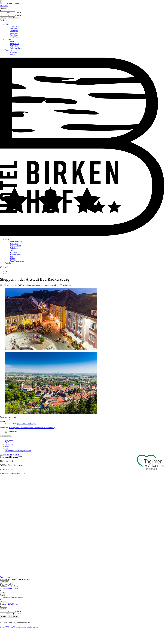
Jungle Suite (14, 44)
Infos (7, 239)
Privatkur (13, 54)
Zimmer (8, 39)
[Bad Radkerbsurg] (51, 413)
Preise (12, 41)
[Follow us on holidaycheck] (82, 575)
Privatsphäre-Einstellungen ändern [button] (18, 451)
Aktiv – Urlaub (15, 246)
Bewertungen (5, 577)
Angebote (8, 50)
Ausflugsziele (15, 254)
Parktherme (14, 244)
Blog (11, 257)
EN (6, 273)
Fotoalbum (14, 35)
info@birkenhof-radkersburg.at (13, 473)
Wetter (12, 259)
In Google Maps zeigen (9, 588)
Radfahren (14, 248)
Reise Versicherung (17, 261)
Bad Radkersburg (16, 241)
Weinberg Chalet (16, 48)
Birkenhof (8, 24)
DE (6, 271)
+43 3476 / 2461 (8, 469)
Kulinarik (13, 252)
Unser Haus (14, 26)
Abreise (18, 15)
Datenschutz (9, 444)
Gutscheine (14, 33)
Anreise (18, 13)
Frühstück (13, 29)
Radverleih (14, 46)
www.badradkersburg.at (27, 424)
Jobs (6, 449)
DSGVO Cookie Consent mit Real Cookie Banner (19, 627)
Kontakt (8, 446)
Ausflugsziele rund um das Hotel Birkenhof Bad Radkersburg (32, 428)
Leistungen (14, 31)
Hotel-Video (14, 37)
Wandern (13, 250)
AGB (7, 442)
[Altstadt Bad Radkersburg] (51, 349)
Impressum (9, 440)
